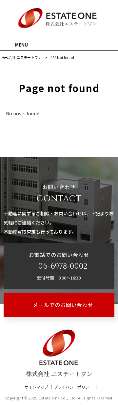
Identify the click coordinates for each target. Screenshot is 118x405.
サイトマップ (36, 387)
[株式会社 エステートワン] (59, 27)
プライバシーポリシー (73, 387)
